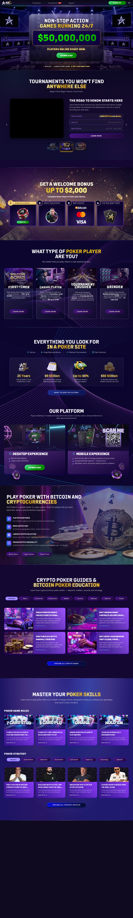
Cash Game (74, 760)
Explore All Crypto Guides (66, 663)
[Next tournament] (126, 125)
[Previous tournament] (7, 125)
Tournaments (54, 3)
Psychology (104, 760)
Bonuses (94, 598)
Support (71, 3)
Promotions (37, 3)
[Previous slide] (6, 38)
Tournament (59, 760)
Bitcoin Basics (13, 554)
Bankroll (108, 598)
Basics (25, 598)
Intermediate (28, 760)
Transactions (52, 598)
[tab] (47, 66)
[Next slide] (126, 38)
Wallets (66, 598)
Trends (121, 598)
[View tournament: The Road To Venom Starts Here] (66, 146)
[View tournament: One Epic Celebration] (53, 146)
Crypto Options (29, 554)
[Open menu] (129, 3)
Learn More (107, 136)
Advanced (43, 760)
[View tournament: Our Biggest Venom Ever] (80, 146)
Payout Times (44, 554)
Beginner (13, 760)
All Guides (11, 598)
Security (80, 598)
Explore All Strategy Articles (66, 805)
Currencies (39, 598)
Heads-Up (89, 760)
